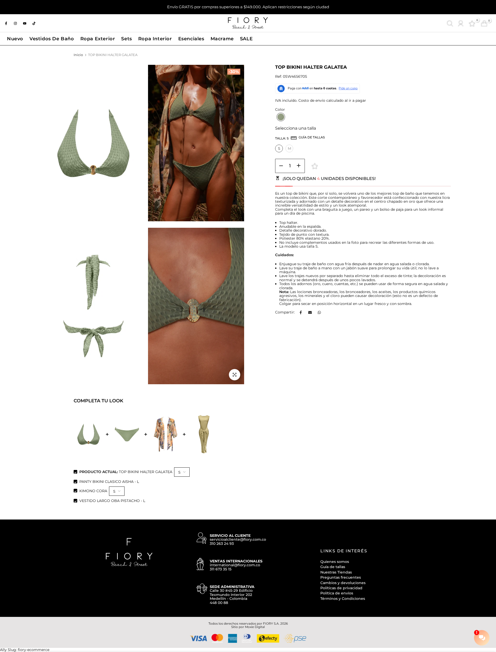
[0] (472, 23)
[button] (280, 117)
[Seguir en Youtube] (24, 23)
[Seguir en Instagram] (15, 23)
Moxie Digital (255, 627)
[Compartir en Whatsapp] (319, 312)
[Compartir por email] (310, 312)
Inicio (78, 55)
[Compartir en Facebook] (301, 312)
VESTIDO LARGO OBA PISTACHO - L (112, 500)
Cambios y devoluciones (343, 582)
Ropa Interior (155, 38)
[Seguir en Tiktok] (34, 23)
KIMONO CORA (93, 490)
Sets (126, 38)
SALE (246, 38)
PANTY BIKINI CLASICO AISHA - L (109, 481)
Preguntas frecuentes (340, 577)
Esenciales (191, 38)
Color (280, 110)
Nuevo (15, 38)
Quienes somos (334, 561)
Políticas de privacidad (341, 588)
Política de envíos (336, 593)
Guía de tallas (332, 566)
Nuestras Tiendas (336, 572)
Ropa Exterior (97, 38)
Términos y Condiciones (342, 598)
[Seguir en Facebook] (6, 23)
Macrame (222, 38)
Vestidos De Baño (51, 38)
